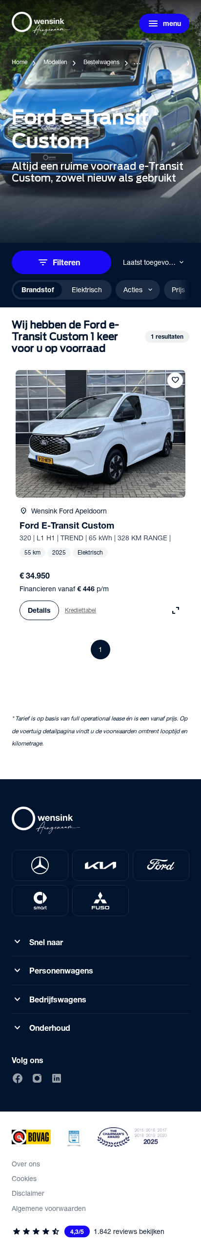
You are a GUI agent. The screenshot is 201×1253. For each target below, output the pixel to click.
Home (19, 62)
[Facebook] (17, 1078)
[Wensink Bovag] (31, 1137)
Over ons (26, 1164)
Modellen (55, 62)
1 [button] (100, 649)
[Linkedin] (56, 1078)
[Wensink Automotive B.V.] (41, 23)
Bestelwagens (101, 62)
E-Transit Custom (158, 62)
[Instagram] (37, 1078)
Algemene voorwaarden (49, 1208)
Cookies (24, 1178)
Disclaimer (28, 1193)
